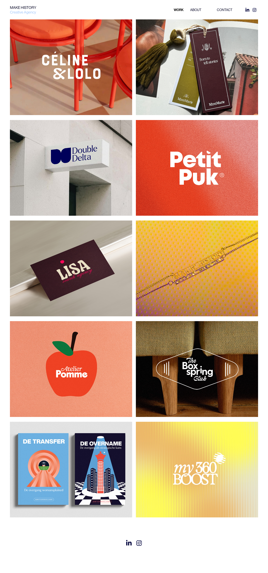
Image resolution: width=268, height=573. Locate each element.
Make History (23, 7)
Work (179, 10)
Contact (224, 10)
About (195, 10)
